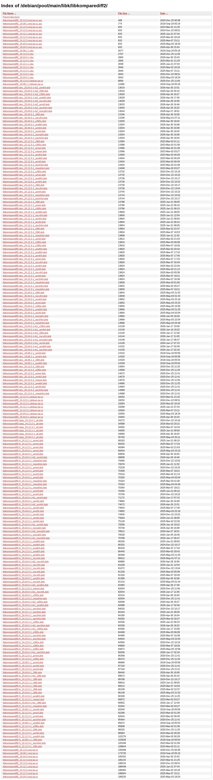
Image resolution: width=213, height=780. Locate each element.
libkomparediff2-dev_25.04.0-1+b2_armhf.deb (26, 104)
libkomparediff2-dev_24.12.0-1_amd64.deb (25, 178)
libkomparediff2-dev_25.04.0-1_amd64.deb (25, 309)
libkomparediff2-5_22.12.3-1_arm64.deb (23, 733)
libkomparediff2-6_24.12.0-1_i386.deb (22, 679)
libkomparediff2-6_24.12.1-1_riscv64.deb (24, 565)
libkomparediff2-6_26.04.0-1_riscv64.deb (24, 558)
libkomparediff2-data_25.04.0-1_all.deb (23, 437)
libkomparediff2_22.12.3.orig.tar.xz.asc (22, 27)
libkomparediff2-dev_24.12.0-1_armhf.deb (24, 192)
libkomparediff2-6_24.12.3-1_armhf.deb (23, 471)
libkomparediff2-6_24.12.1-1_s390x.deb (23, 622)
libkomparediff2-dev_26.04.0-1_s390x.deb (24, 121)
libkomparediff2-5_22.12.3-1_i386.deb (22, 746)
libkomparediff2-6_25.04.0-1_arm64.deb (23, 511)
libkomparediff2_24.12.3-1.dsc (18, 71)
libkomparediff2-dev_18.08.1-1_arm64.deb (24, 356)
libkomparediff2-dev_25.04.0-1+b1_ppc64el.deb (27, 350)
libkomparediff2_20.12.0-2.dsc (18, 54)
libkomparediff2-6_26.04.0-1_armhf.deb (23, 454)
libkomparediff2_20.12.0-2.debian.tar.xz (23, 81)
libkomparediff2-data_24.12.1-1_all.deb (23, 430)
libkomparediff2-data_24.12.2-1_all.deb (23, 423)
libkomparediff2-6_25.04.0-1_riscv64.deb (24, 582)
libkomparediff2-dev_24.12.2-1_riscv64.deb (25, 272)
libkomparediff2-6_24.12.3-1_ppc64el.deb (24, 635)
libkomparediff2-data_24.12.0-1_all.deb (23, 420)
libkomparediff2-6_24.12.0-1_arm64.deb (23, 514)
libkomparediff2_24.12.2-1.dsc (18, 67)
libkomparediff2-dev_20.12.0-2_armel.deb (24, 373)
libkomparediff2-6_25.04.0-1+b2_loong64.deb (26, 531)
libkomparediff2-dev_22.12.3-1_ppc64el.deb (25, 165)
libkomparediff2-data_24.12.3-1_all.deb (23, 427)
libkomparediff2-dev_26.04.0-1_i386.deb (23, 114)
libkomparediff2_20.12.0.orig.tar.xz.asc (22, 20)
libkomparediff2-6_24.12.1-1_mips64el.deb (25, 464)
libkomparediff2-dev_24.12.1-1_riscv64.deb (25, 215)
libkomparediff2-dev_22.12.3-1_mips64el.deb (26, 168)
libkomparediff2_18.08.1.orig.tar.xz (20, 753)
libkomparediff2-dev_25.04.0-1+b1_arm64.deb (26, 329)
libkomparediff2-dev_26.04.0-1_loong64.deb (25, 134)
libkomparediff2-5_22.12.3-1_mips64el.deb (25, 706)
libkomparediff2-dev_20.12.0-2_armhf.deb (24, 387)
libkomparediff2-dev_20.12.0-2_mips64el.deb (26, 393)
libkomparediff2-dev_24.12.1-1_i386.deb (23, 202)
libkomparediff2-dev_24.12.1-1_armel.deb (24, 205)
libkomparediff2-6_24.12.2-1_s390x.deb (23, 632)
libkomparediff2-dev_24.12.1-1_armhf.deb (24, 222)
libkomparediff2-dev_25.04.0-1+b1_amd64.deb (27, 346)
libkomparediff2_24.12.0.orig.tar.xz (20, 763)
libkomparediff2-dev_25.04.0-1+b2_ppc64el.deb (27, 108)
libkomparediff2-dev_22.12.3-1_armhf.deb (24, 161)
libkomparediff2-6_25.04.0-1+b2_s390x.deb (25, 602)
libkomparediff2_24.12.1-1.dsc (18, 64)
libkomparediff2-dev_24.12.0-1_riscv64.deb (25, 188)
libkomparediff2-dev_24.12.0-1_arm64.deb (24, 182)
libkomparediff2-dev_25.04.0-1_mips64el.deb (26, 323)
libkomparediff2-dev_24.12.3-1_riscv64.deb (25, 262)
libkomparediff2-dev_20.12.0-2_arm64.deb (24, 377)
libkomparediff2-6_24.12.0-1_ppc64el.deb (24, 608)
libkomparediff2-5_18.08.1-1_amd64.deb (23, 723)
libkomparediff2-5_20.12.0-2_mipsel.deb (23, 588)
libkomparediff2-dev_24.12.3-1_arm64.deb (24, 255)
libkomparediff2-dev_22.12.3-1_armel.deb (24, 148)
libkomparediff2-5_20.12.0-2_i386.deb (22, 729)
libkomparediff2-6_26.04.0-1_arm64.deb (23, 501)
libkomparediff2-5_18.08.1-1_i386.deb (22, 740)
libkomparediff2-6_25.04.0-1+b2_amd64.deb (25, 585)
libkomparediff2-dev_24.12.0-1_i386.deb (23, 185)
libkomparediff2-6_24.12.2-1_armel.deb (23, 447)
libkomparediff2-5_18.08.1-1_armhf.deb (23, 662)
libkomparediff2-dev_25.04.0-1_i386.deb (23, 292)
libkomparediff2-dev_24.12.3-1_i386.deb (23, 232)
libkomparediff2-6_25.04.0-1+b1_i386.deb (24, 703)
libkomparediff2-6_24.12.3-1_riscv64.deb (24, 575)
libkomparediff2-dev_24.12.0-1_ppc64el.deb (25, 198)
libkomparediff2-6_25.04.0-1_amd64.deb (23, 555)
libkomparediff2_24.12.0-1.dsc (18, 74)
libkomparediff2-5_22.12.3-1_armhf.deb (23, 716)
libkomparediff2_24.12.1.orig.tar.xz (20, 766)
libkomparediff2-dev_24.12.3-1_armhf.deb (24, 276)
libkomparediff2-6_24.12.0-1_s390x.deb (23, 642)
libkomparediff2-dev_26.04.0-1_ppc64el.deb (25, 138)
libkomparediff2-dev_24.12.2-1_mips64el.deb (26, 282)
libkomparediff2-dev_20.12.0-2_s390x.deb (24, 370)
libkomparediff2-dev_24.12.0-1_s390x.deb (24, 171)
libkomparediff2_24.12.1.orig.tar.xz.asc (22, 34)
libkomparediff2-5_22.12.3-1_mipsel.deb (23, 699)
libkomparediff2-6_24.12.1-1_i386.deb (22, 682)
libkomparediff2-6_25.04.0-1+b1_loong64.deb (26, 538)
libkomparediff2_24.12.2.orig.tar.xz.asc (22, 37)
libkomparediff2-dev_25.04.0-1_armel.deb (24, 303)
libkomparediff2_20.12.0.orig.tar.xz (20, 750)
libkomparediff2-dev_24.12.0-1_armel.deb (24, 175)
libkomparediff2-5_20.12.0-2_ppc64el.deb (24, 719)
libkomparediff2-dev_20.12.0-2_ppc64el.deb (25, 390)
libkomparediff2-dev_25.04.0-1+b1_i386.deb (25, 333)
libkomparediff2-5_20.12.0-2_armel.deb (23, 655)
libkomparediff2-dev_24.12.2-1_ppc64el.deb (25, 286)
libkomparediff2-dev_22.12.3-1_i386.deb (23, 141)
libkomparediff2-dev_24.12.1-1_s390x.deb (24, 208)
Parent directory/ (11, 17)
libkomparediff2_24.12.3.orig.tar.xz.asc (22, 40)
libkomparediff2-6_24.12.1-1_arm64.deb (23, 518)
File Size (122, 13)
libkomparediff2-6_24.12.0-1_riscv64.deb (24, 568)
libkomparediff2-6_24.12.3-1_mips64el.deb (25, 487)
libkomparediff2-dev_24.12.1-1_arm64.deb (24, 218)
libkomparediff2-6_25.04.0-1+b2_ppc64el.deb (26, 625)
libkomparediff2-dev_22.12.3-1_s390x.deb (24, 145)
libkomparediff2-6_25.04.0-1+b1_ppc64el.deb (26, 652)
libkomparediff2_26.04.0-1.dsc (18, 57)
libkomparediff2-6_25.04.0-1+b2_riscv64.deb (26, 561)
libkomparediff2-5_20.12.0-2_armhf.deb (23, 669)
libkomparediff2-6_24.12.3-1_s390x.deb (23, 645)
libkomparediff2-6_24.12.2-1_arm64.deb (23, 521)
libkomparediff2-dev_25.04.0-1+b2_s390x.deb (26, 94)
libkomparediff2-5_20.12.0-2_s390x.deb (23, 659)
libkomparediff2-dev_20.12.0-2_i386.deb (23, 366)
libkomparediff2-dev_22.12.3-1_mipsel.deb (25, 151)
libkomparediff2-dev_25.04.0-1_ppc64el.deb (25, 319)
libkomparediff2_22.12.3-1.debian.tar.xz (23, 397)
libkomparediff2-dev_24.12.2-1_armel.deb (24, 239)
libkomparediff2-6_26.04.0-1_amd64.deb (23, 578)
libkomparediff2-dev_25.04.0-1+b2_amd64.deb (27, 97)
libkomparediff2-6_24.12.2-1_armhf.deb (23, 474)
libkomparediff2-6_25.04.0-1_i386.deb (22, 692)
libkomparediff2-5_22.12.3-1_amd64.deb (23, 736)
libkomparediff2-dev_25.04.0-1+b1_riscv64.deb (27, 336)
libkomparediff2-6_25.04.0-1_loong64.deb (24, 535)
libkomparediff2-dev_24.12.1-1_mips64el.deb (26, 235)
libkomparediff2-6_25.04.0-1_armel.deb (23, 450)
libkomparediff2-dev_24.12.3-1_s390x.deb (24, 245)
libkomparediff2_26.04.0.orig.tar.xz (20, 756)
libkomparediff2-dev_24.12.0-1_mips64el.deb (26, 195)
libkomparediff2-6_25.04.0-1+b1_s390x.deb (25, 629)
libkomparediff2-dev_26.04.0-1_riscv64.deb (25, 118)
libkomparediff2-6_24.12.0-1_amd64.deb (23, 545)
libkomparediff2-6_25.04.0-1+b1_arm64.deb (25, 524)
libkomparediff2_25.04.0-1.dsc (18, 77)
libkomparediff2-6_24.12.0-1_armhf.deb (23, 494)
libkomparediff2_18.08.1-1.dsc (18, 50)
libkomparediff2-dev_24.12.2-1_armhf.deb (24, 269)
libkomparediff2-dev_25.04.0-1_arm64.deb (24, 299)
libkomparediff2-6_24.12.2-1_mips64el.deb (25, 481)
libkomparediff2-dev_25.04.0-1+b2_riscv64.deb (27, 101)
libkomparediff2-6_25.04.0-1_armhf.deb (23, 477)
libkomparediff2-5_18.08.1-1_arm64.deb (23, 709)
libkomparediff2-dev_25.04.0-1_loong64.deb (25, 316)
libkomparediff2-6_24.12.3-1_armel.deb (23, 444)
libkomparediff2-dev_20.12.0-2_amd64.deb (25, 383)
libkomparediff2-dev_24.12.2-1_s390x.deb (24, 242)
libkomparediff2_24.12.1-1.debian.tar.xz (23, 407)
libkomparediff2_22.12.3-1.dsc (18, 60)
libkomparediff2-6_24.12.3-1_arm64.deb (23, 508)
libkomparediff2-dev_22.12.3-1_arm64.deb (24, 155)
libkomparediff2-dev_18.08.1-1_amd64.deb (25, 363)
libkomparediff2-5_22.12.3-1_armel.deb (23, 713)
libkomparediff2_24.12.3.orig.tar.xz (20, 773)
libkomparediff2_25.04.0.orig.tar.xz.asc (22, 44)
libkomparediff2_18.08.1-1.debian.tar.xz (23, 84)
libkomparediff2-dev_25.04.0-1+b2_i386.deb (25, 91)
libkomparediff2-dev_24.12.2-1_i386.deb (23, 228)
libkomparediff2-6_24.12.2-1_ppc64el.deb (24, 618)
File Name (8, 13)
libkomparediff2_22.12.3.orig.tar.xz (20, 760)
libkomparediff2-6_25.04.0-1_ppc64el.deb (24, 639)
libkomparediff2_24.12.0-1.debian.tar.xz (23, 400)
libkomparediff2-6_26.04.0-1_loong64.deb (24, 528)
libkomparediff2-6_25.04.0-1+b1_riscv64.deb (26, 592)
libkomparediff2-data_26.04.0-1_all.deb (23, 434)
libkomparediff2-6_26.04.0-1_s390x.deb (23, 595)
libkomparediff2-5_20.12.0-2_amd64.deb (23, 696)
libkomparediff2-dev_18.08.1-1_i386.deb (23, 360)
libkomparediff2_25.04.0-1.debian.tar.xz (23, 413)
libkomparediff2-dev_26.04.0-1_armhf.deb (24, 131)
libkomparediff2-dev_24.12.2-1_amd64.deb (25, 249)
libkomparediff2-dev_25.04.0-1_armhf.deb (24, 313)
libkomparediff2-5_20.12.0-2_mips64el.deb (25, 598)
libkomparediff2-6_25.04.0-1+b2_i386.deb (24, 676)
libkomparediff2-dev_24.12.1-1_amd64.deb (25, 212)
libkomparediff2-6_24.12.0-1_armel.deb (23, 467)
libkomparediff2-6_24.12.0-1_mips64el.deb (25, 460)
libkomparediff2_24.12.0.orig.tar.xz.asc (22, 30)
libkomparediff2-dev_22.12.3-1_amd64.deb (25, 158)
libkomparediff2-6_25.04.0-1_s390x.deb (23, 649)
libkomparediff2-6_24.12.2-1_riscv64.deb (24, 572)
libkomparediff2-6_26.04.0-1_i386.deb (22, 672)
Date (162, 13)
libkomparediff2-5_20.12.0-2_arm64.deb (23, 666)
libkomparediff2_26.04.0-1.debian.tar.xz (23, 417)
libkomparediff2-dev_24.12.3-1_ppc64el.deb (25, 279)
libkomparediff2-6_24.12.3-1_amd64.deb (23, 548)
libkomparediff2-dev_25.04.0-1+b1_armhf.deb (26, 343)
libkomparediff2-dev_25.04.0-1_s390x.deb (24, 306)
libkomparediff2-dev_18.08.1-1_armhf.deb (24, 353)
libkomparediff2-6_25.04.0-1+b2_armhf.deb (25, 457)
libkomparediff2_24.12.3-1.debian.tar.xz (23, 410)
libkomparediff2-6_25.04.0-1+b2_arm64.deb (25, 504)
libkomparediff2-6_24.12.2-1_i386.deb (22, 689)
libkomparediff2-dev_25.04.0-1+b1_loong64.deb (27, 340)
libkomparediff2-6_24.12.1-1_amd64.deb (23, 541)
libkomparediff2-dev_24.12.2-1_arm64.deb (24, 266)
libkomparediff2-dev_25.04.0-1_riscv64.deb (25, 296)
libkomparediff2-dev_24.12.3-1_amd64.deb (25, 252)
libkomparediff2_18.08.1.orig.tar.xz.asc (22, 23)
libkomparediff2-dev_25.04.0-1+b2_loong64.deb (27, 111)
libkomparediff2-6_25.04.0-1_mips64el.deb (25, 484)
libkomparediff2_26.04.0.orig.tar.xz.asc (22, 47)
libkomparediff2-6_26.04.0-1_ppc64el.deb (24, 615)
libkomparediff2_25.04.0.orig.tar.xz (20, 777)
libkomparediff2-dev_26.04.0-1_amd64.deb (25, 124)
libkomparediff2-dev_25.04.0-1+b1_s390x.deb (26, 326)
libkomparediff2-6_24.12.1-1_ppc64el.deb (24, 612)
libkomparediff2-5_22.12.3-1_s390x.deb (23, 726)
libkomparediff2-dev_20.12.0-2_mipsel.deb (25, 380)
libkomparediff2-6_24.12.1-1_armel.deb (23, 440)
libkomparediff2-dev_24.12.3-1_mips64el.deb (26, 289)
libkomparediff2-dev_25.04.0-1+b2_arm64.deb (26, 87)
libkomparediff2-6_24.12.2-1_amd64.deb (23, 551)
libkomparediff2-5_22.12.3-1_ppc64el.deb (24, 743)
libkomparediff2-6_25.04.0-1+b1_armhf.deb (25, 497)
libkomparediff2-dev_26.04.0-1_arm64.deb (24, 128)
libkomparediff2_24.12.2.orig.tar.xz (20, 770)
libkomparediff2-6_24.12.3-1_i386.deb (22, 686)
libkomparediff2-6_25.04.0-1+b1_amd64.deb (25, 605)
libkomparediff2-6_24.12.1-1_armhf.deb (23, 491)
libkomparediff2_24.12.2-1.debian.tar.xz (23, 403)
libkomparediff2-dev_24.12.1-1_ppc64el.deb (25, 225)
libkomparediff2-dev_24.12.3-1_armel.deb (24, 259)
